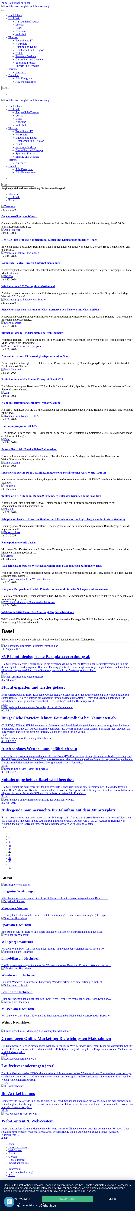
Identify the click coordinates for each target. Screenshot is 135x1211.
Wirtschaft (21, 43)
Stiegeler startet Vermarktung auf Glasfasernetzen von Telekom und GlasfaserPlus (50, 309)
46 (9, 848)
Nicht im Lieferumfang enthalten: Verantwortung (30, 402)
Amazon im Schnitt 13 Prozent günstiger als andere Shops (35, 356)
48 (9, 855)
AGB (11, 1175)
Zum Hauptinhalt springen (16, 2)
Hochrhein (14, 18)
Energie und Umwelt (27, 65)
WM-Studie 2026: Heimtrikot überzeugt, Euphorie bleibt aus (37, 612)
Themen (13, 37)
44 (9, 842)
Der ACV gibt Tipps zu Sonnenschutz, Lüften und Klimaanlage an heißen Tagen (49, 239)
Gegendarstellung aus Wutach (19, 216)
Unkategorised (16, 1159)
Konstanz (20, 31)
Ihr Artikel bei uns (18, 1162)
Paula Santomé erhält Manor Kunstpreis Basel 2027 (32, 379)
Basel (18, 27)
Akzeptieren (67, 1198)
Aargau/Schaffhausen (27, 21)
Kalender (20, 72)
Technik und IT (24, 40)
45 (9, 845)
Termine (13, 68)
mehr (112, 1198)
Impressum (14, 1168)
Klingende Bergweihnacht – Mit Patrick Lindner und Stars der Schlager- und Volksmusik (54, 589)
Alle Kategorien (24, 78)
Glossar (12, 1156)
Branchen (13, 75)
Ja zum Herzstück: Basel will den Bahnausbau (29, 449)
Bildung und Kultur (26, 46)
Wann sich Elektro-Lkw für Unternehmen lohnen (30, 262)
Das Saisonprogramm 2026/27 (19, 426)
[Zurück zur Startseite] (25, 6)
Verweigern (22, 1198)
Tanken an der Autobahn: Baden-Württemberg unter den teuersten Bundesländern (51, 495)
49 (9, 858)
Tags (11, 1143)
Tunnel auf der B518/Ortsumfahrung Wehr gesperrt (32, 332)
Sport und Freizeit (25, 62)
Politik (19, 53)
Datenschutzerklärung (20, 1172)
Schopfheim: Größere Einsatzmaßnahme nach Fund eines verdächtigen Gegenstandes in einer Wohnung (63, 519)
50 (9, 861)
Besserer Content (17, 1147)
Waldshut (20, 34)
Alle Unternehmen (25, 81)
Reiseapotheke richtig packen (18, 542)
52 (9, 867)
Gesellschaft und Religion (29, 49)
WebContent (15, 1150)
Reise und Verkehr (25, 56)
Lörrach (19, 24)
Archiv (12, 1153)
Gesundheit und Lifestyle (29, 59)
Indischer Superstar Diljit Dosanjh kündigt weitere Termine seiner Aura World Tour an (53, 472)
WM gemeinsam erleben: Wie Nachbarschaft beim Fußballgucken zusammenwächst (51, 565)
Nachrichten (15, 15)
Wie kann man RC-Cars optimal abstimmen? (28, 286)
